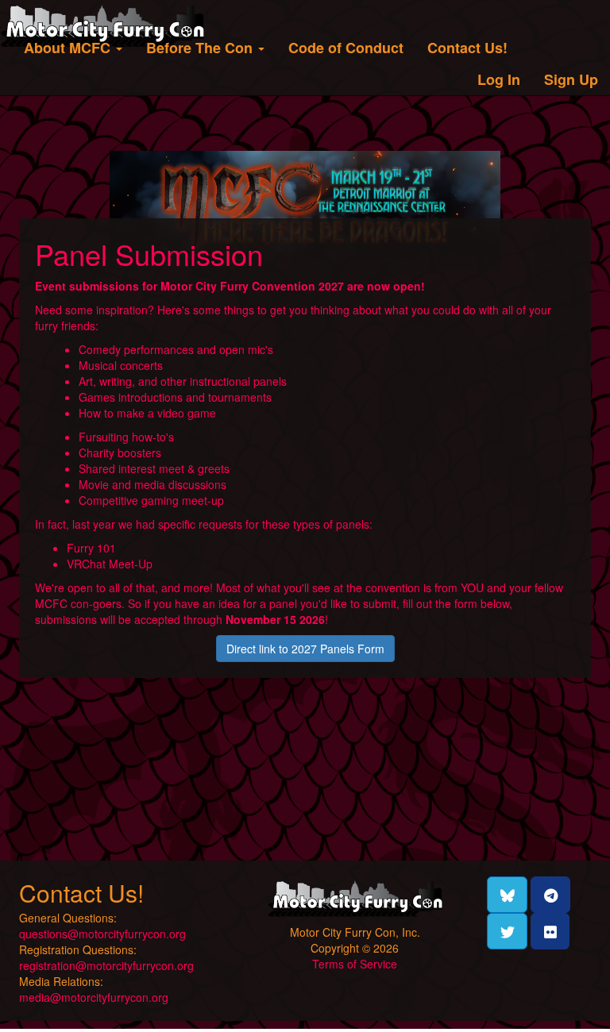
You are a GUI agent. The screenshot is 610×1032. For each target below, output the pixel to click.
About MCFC (69, 47)
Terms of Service (354, 964)
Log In (498, 79)
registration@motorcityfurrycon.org (106, 965)
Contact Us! (467, 47)
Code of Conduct (345, 47)
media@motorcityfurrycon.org (93, 997)
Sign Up (571, 79)
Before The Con (201, 47)
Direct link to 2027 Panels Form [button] (305, 649)
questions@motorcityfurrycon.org (102, 934)
